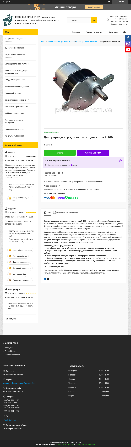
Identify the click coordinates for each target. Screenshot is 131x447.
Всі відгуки (10, 319)
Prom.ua (78, 442)
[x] (48, 279)
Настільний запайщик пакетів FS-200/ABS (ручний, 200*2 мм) (21, 187)
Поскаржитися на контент (64, 444)
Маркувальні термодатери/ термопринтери (16, 71)
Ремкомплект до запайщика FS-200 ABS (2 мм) (21, 240)
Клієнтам (112, 32)
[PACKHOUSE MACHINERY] (8, 20)
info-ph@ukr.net (9, 420)
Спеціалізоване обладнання (17, 100)
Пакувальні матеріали (14, 129)
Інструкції (9, 348)
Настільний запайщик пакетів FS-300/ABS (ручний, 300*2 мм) (21, 233)
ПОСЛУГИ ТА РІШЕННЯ (14, 136)
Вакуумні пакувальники (15, 80)
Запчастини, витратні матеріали (61, 41)
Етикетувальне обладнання (17, 86)
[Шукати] (94, 20)
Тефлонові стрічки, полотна (16, 107)
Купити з (88, 153)
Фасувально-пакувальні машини (15, 40)
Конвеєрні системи (13, 93)
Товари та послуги (94, 32)
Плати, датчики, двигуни (86, 41)
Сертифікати (10, 351)
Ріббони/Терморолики (14, 113)
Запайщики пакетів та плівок (17, 64)
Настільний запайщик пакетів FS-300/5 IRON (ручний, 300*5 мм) (20, 305)
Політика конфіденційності (85, 444)
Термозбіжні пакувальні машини (15, 55)
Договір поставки (12, 355)
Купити (60, 153)
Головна (76, 32)
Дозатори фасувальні (14, 48)
